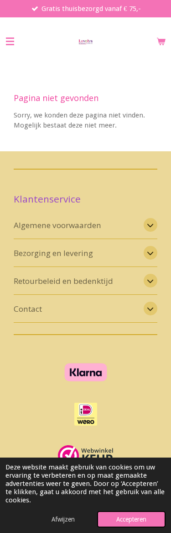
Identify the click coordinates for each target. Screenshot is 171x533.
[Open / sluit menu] (10, 41)
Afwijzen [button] (63, 519)
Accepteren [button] (131, 519)
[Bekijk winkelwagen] (161, 41)
